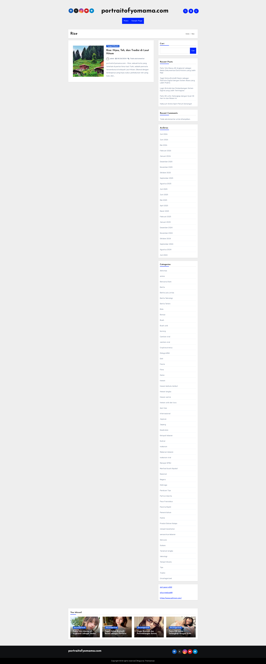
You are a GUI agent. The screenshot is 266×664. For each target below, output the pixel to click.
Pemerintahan (165, 512)
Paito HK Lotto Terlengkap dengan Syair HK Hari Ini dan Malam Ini (181, 633)
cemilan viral (165, 342)
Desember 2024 (166, 228)
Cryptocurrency (166, 348)
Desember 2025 (166, 162)
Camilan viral (165, 337)
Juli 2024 (164, 255)
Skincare (163, 540)
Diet (161, 359)
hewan (162, 381)
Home (126, 21)
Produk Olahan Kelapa (168, 523)
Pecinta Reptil (165, 507)
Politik (162, 518)
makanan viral (165, 458)
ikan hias (163, 408)
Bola (161, 309)
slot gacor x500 (166, 587)
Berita (162, 287)
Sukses (163, 545)
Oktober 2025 (165, 173)
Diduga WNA (165, 353)
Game (162, 375)
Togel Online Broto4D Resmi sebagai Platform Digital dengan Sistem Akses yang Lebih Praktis (177, 80)
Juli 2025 (163, 189)
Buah (162, 320)
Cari (162, 44)
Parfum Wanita (166, 496)
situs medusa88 (166, 593)
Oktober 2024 (165, 239)
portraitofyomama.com (135, 11)
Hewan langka (165, 392)
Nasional (163, 474)
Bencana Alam (165, 282)
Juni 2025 (164, 195)
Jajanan (163, 419)
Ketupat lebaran (166, 436)
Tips (161, 567)
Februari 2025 (165, 217)
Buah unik (164, 326)
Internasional (165, 414)
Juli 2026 (164, 134)
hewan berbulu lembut (169, 386)
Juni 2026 (164, 140)
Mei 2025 (163, 200)
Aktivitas (163, 271)
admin (112, 59)
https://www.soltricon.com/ (171, 598)
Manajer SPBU (165, 463)
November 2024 (166, 233)
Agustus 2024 (165, 250)
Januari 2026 (165, 156)
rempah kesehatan (167, 529)
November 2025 (166, 167)
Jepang (163, 425)
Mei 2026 (163, 145)
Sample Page (137, 21)
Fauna (162, 364)
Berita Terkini (165, 304)
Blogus (139, 661)
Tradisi (162, 573)
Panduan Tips (165, 490)
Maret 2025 (164, 211)
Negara (163, 480)
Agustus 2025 (165, 184)
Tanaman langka (166, 551)
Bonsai (162, 315)
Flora (162, 370)
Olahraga (163, 485)
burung (163, 331)
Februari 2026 (165, 151)
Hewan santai (165, 397)
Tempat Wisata (113, 46)
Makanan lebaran (166, 452)
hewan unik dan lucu (168, 403)
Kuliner (162, 441)
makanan (163, 447)
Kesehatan (164, 430)
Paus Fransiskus (166, 501)
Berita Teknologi (166, 298)
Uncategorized (166, 578)
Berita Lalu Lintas (167, 293)
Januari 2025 (165, 222)
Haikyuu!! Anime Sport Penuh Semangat (176, 104)
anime (162, 276)
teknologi (163, 556)
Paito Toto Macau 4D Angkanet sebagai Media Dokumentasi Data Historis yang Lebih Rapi (178, 70)
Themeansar (150, 661)
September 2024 (166, 244)
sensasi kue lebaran (168, 534)
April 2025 (164, 206)
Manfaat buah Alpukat (169, 469)
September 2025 (166, 178)
